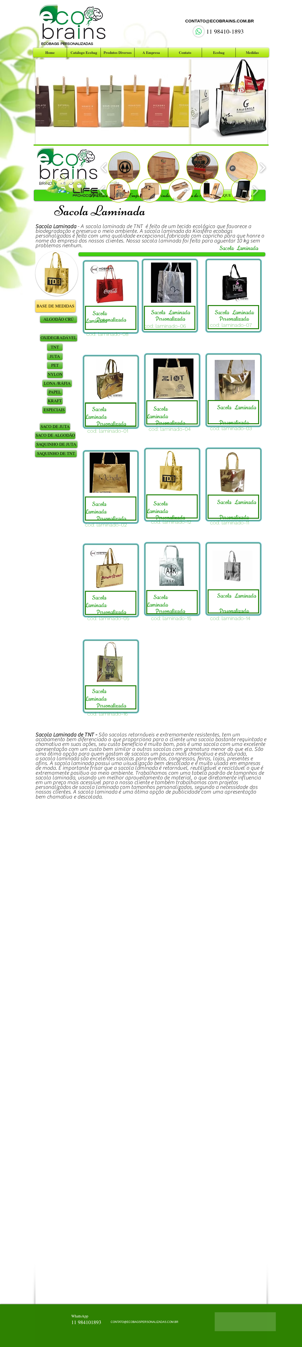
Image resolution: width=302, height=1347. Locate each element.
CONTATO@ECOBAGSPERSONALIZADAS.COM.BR (144, 1322)
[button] (113, 101)
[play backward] (104, 167)
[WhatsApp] (198, 31)
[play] (184, 137)
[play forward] (262, 167)
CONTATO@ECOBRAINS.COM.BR (219, 21)
